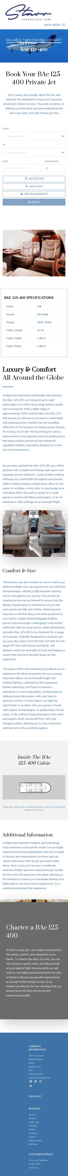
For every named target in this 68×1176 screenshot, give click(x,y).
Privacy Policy (35, 1164)
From (6, 128)
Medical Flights (35, 1140)
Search (34, 202)
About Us (33, 1114)
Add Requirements (35, 193)
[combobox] (34, 136)
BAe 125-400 (41, 959)
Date (5, 161)
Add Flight (36, 186)
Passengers (51, 161)
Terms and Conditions (38, 1160)
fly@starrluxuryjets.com (39, 1078)
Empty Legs (34, 1122)
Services (32, 1118)
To (4, 145)
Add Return (36, 178)
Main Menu (53, 24)
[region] (34, 46)
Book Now (33, 1144)
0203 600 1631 (36, 1074)
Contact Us (34, 1167)
